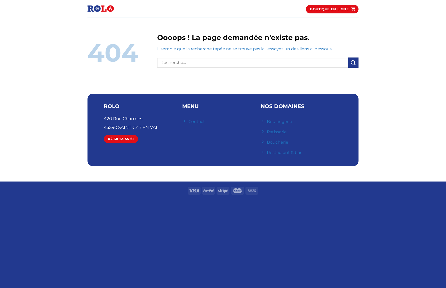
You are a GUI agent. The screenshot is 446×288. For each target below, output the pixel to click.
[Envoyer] (353, 62)
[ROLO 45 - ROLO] (100, 8)
